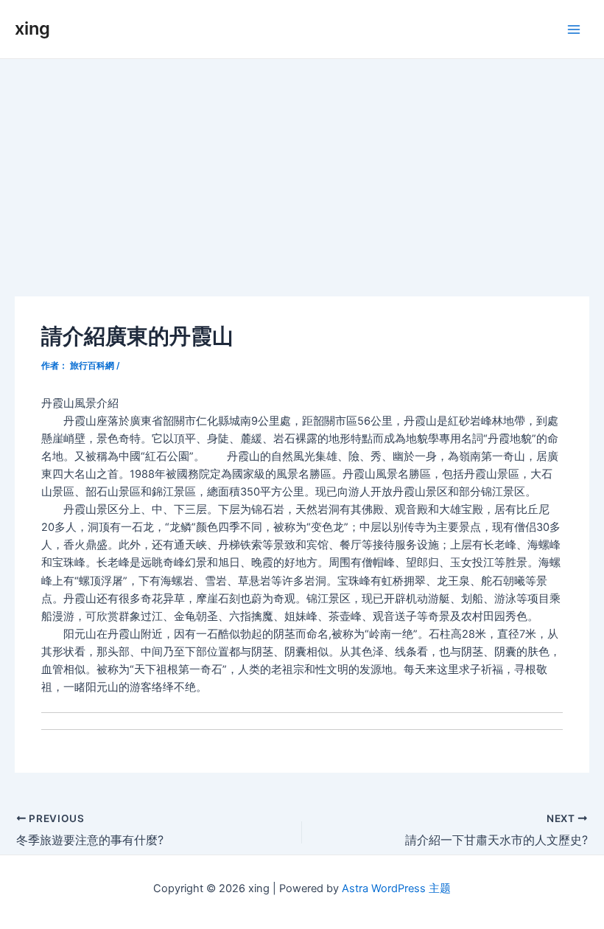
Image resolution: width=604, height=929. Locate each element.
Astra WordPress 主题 (396, 888)
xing (32, 28)
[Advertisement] (302, 169)
